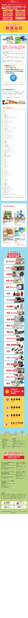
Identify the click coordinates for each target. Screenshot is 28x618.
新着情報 (4, 445)
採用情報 (14, 439)
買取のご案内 (4, 441)
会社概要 (14, 438)
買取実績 (4, 442)
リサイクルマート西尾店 (20, 471)
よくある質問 (4, 443)
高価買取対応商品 (5, 439)
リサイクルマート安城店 (20, 462)
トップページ (4, 438)
